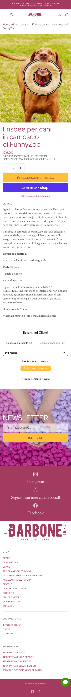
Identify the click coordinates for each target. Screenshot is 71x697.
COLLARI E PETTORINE (14, 588)
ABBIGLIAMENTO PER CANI (17, 571)
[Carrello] (67, 14)
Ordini (6, 629)
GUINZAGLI (8, 606)
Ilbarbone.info (39, 684)
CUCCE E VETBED (12, 597)
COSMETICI (8, 593)
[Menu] (4, 15)
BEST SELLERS (10, 562)
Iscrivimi (35, 438)
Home (6, 24)
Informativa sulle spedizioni (20, 665)
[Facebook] (32, 691)
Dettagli (7, 203)
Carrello (8, 633)
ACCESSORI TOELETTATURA (17, 579)
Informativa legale (14, 652)
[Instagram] (39, 691)
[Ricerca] (11, 14)
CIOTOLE (7, 584)
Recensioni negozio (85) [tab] (52, 342)
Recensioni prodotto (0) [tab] (19, 342)
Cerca (6, 558)
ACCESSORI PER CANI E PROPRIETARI (22, 575)
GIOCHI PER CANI (12, 601)
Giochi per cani (21, 24)
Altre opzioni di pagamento (35, 196)
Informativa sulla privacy (18, 657)
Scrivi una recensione (35, 368)
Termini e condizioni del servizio (22, 670)
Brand (6, 567)
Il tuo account (12, 625)
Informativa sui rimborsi (17, 661)
